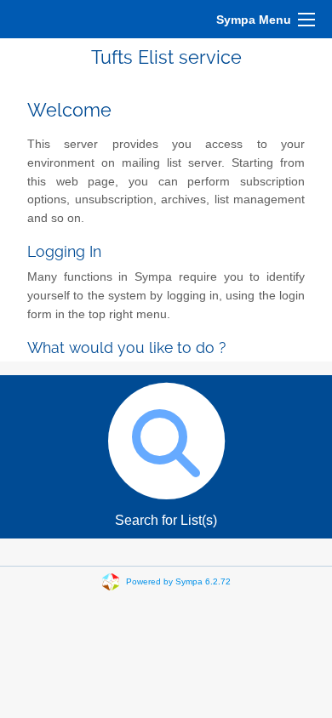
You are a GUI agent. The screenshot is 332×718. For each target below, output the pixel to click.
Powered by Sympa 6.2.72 (178, 581)
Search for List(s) (166, 520)
